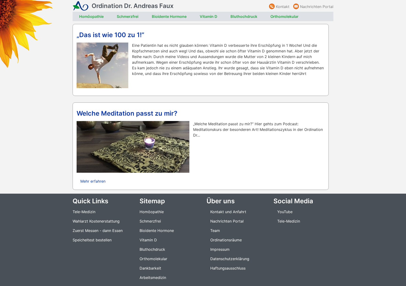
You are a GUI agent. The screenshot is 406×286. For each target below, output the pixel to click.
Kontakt (282, 6)
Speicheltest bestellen (92, 240)
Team (215, 230)
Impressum (220, 249)
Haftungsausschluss (228, 268)
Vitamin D (208, 16)
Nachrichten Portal (316, 6)
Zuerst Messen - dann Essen (98, 230)
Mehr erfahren (92, 181)
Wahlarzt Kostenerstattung (96, 221)
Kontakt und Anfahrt (228, 211)
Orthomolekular (284, 16)
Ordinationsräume (226, 240)
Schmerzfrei (127, 16)
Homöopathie (91, 16)
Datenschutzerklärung (229, 258)
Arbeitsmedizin (153, 277)
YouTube (285, 211)
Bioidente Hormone (169, 16)
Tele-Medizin (84, 211)
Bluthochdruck (243, 16)
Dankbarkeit (150, 268)
